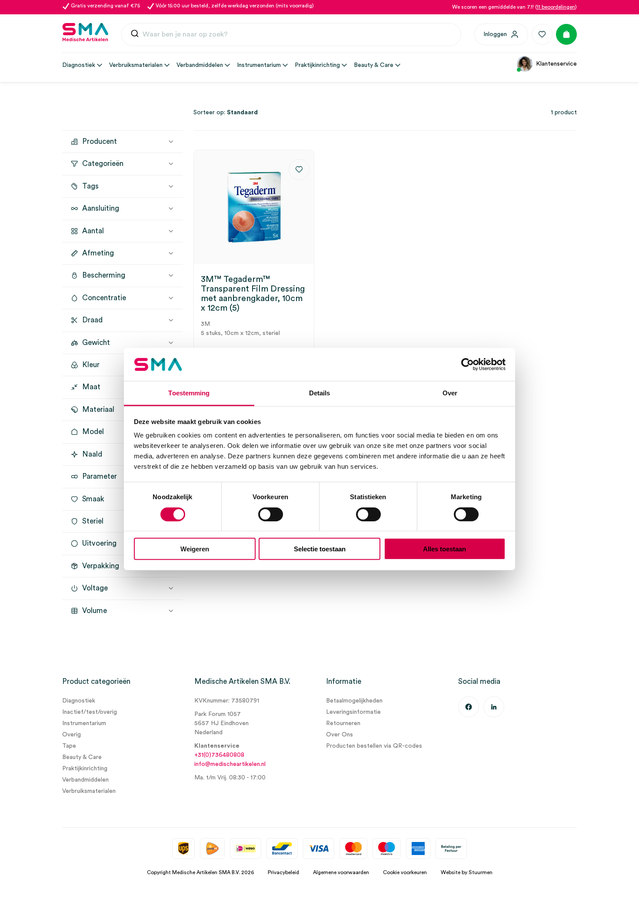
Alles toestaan (444, 549)
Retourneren (343, 723)
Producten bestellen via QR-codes (374, 746)
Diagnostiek (78, 701)
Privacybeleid (283, 872)
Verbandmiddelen (85, 780)
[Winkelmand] (566, 34)
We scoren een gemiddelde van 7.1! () (514, 7)
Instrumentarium (84, 723)
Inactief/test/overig (89, 712)
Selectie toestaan (320, 549)
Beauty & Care (82, 757)
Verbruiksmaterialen (89, 791)
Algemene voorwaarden (341, 872)
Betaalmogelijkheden (354, 701)
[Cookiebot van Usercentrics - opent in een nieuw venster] (467, 364)
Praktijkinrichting (84, 769)
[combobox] (291, 34)
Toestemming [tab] (189, 393)
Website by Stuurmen (467, 872)
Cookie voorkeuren (405, 872)
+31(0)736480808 (219, 755)
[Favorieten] (542, 34)
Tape (69, 746)
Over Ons (339, 735)
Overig (71, 735)
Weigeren (194, 549)
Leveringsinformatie (353, 712)
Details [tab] (319, 393)
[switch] (270, 514)
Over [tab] (450, 393)
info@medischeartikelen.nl (230, 764)
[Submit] (134, 34)
